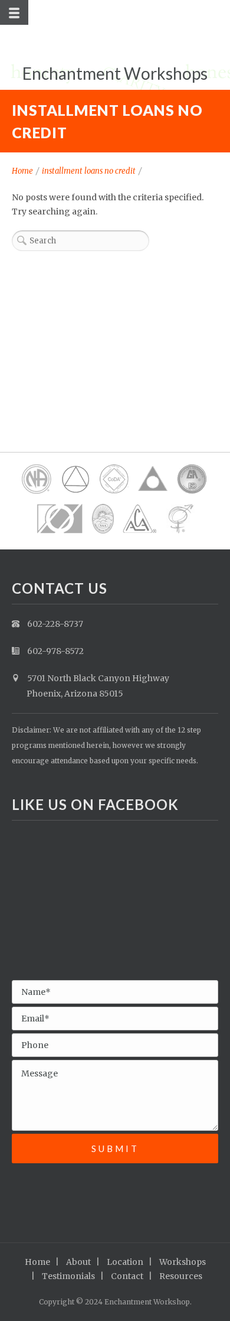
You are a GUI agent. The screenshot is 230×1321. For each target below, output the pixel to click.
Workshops (182, 1262)
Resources (180, 1276)
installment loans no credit (89, 171)
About (78, 1262)
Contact (127, 1276)
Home (22, 171)
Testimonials (68, 1276)
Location (125, 1262)
